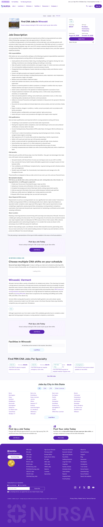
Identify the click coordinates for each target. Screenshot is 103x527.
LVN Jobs (28, 459)
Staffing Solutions (67, 459)
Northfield (55, 403)
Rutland (33, 405)
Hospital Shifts (66, 476)
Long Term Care (66, 462)
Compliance (84, 464)
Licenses (49, 15)
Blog (82, 457)
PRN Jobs (29, 449)
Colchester (77, 395)
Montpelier (55, 401)
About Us (83, 449)
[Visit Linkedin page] (88, 487)
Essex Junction (35, 397)
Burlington (55, 395)
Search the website (86, 476)
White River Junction (58, 411)
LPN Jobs (28, 457)
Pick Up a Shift (48, 452)
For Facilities (15, 1)
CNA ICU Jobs (30, 471)
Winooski (58, 15)
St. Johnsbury (34, 409)
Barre (10, 393)
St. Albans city (78, 407)
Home (44, 15)
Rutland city (55, 405)
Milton (32, 401)
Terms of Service (91, 498)
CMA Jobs (47, 464)
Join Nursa (37, 249)
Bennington (12, 395)
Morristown (77, 401)
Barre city (33, 393)
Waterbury (33, 411)
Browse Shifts (48, 454)
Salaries (46, 469)
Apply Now (81, 39)
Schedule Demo (66, 469)
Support (83, 454)
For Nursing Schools (26, 1)
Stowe (54, 409)
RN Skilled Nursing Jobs (32, 469)
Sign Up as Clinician (49, 449)
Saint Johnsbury (78, 405)
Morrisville (11, 403)
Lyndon (54, 399)
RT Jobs (46, 459)
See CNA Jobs (51, 376)
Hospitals (65, 464)
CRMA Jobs (47, 466)
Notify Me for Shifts (49, 457)
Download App (15, 457)
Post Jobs (61, 438)
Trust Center (84, 466)
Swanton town (78, 409)
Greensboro (77, 397)
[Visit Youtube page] (93, 487)
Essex (10, 397)
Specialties (47, 474)
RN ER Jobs (29, 464)
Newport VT (34, 403)
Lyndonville (77, 399)
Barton (76, 393)
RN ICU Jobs (29, 462)
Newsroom (83, 459)
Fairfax (54, 397)
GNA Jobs (47, 462)
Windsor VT (12, 413)
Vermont (26, 279)
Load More (37, 350)
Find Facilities (66, 479)
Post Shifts (65, 457)
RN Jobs (28, 452)
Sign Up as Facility (67, 454)
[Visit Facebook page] (79, 487)
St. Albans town (13, 409)
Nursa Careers (84, 469)
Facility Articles (66, 466)
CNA (54, 15)
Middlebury (12, 401)
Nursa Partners (85, 452)
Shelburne (11, 407)
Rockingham (12, 405)
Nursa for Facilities (67, 449)
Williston (76, 411)
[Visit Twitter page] (84, 487)
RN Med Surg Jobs (31, 466)
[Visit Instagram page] (75, 487)
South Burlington (35, 407)
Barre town (55, 393)
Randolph (76, 403)
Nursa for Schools (67, 452)
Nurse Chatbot (85, 474)
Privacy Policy (74, 498)
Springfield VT (56, 407)
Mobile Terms (82, 498)
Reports (64, 474)
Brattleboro (34, 395)
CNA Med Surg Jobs (31, 476)
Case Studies (66, 471)
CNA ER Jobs (29, 474)
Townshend (12, 411)
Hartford (11, 399)
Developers (84, 462)
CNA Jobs (29, 454)
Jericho (33, 399)
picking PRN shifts (20, 293)
